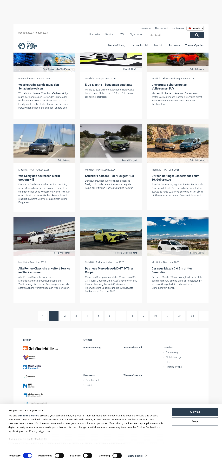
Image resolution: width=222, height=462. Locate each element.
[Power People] (43, 357)
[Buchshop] (43, 395)
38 (192, 315)
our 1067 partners (28, 415)
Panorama (174, 45)
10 (155, 315)
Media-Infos (177, 28)
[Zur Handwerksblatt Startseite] (27, 45)
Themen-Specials (194, 45)
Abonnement (161, 28)
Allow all (195, 411)
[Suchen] (197, 35)
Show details (135, 455)
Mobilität (158, 45)
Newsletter (145, 28)
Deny (195, 421)
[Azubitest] (43, 376)
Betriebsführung (116, 45)
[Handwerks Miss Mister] (43, 367)
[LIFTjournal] (43, 386)
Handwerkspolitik (140, 45)
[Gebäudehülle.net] (43, 348)
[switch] (59, 455)
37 (179, 315)
